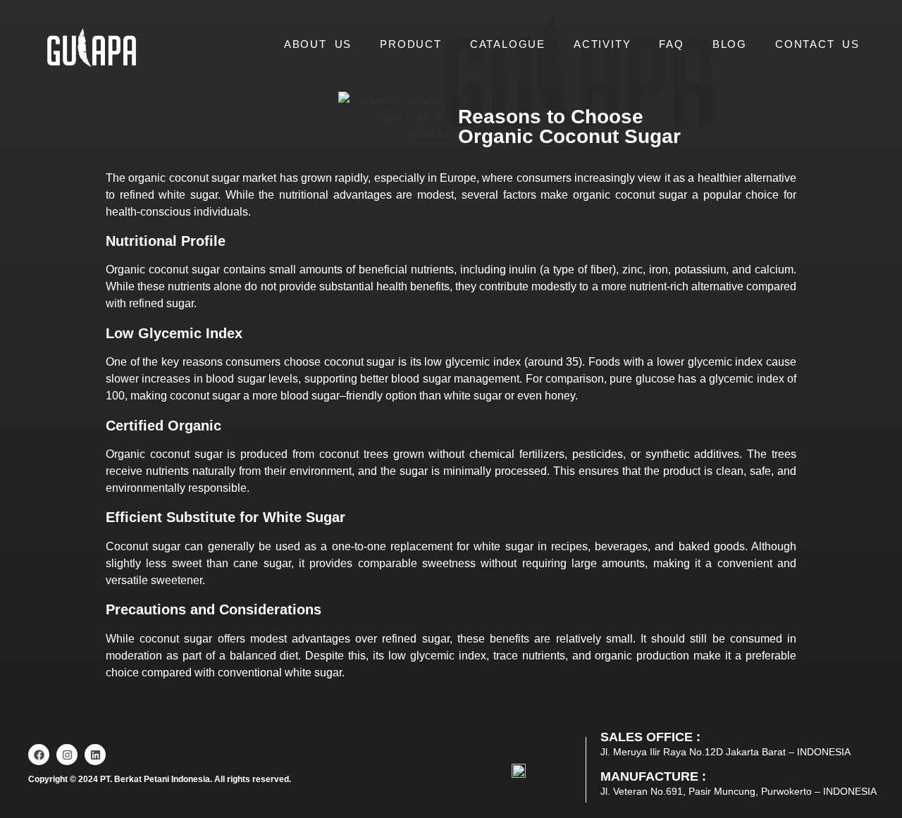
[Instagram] (67, 754)
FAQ (671, 44)
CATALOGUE (507, 44)
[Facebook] (38, 754)
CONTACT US (817, 44)
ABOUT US (318, 44)
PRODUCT (411, 44)
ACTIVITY (602, 44)
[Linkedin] (95, 754)
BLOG (729, 44)
